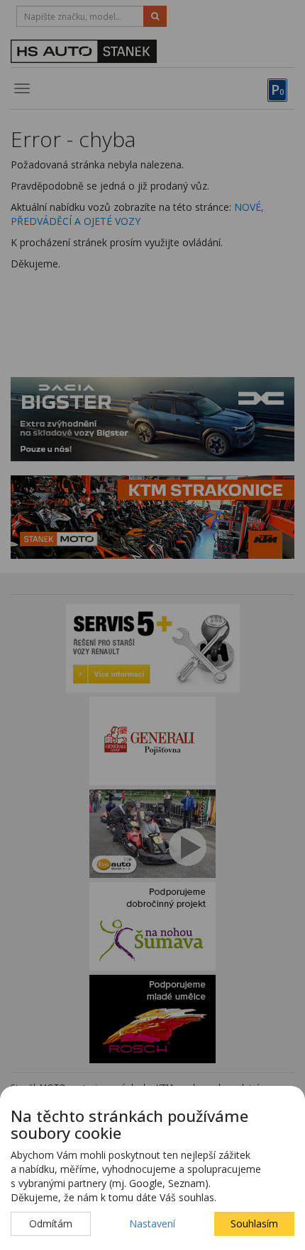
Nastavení (152, 1223)
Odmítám (50, 1223)
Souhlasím (254, 1223)
